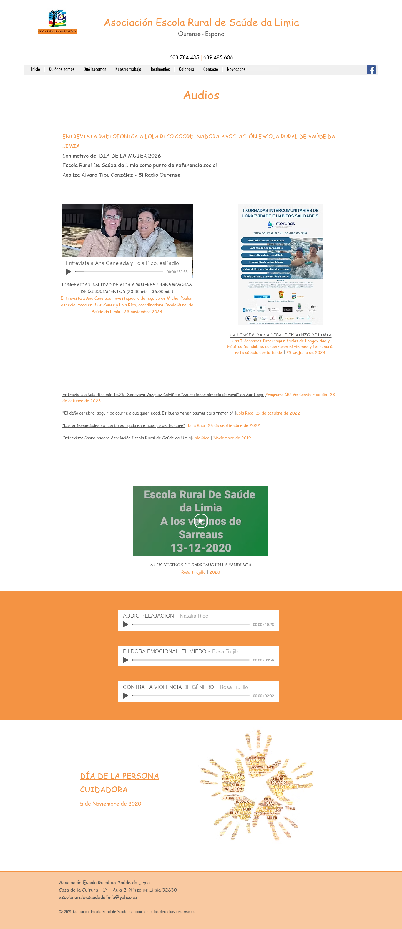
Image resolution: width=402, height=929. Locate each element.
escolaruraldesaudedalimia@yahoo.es (98, 897)
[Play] (68, 272)
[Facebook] (371, 69)
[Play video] (201, 521)
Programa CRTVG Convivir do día (297, 394)
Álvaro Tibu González (107, 174)
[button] (61, 69)
